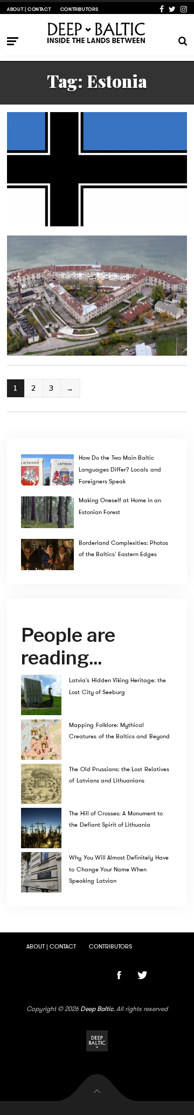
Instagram (184, 9)
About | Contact (29, 9)
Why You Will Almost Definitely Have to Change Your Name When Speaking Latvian (118, 869)
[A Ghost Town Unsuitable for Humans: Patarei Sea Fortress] (97, 295)
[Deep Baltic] (97, 32)
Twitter (172, 9)
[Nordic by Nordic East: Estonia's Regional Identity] (97, 169)
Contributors (79, 9)
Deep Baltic (96, 1009)
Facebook (162, 9)
